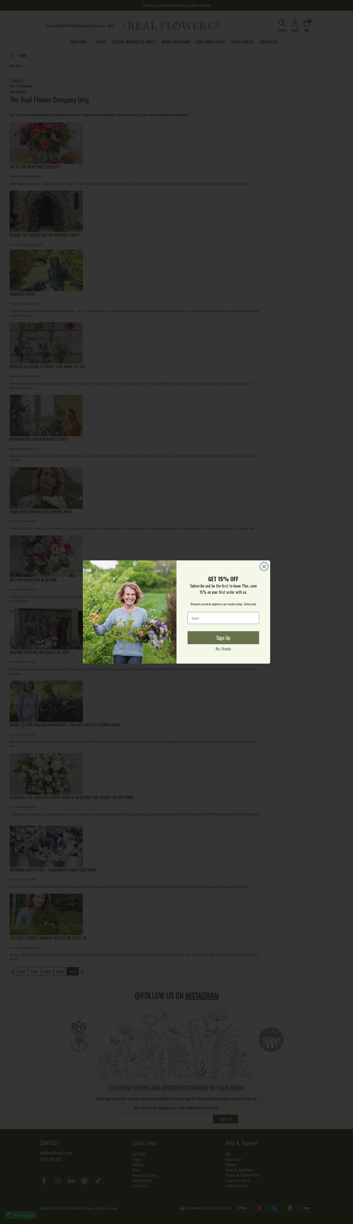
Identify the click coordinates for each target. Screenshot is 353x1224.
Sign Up (223, 637)
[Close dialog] (264, 566)
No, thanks (223, 649)
